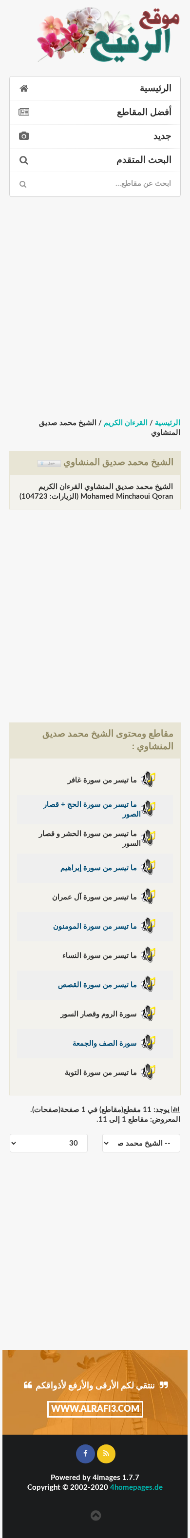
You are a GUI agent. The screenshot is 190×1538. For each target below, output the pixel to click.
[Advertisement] (95, 299)
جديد (162, 136)
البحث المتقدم (143, 160)
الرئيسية (155, 88)
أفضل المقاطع (144, 112)
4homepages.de (136, 1487)
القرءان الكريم (126, 423)
